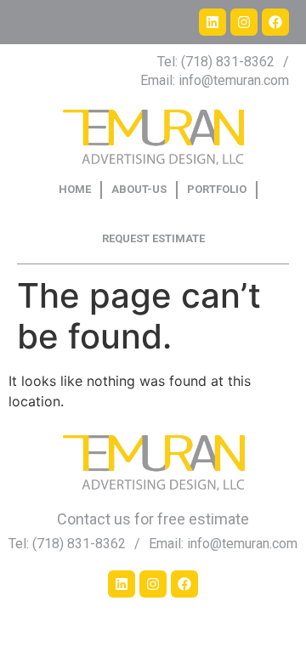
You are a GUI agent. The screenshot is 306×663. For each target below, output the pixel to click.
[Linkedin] (212, 22)
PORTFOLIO (216, 189)
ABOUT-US (139, 189)
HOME (75, 189)
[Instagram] (244, 22)
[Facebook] (275, 22)
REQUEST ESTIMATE (153, 238)
